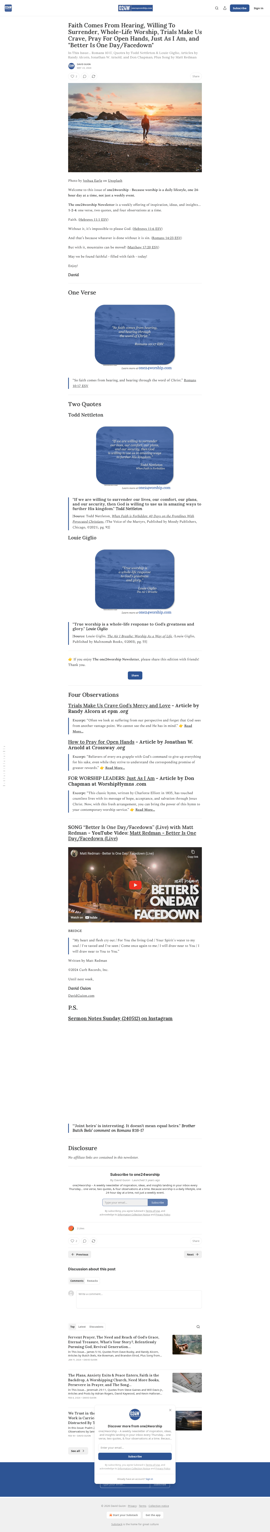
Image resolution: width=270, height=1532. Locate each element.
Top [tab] (72, 1326)
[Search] (216, 8)
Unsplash (115, 180)
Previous (82, 1254)
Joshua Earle (92, 180)
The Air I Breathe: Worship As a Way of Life (139, 636)
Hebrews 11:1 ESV (93, 219)
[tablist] (84, 1281)
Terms (142, 1506)
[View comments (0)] (84, 76)
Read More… (115, 768)
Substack (116, 1524)
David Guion (84, 64)
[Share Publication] (224, 8)
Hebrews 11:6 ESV (147, 229)
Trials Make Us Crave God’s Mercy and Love (119, 705)
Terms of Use (153, 1464)
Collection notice (159, 1506)
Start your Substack (125, 1515)
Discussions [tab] (96, 1326)
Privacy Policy (162, 1468)
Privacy (132, 1506)
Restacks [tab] (92, 1280)
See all (75, 1451)
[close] (170, 1410)
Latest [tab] (82, 1326)
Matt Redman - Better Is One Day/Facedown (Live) (132, 835)
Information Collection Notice (134, 1468)
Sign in (258, 8)
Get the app (153, 1515)
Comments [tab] (76, 1280)
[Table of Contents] (4, 766)
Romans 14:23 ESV (166, 238)
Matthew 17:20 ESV (143, 247)
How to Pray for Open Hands (101, 742)
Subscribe (239, 8)
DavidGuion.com (81, 995)
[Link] (63, 275)
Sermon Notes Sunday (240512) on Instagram (120, 1018)
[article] (135, 1350)
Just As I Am (141, 778)
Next (190, 1254)
